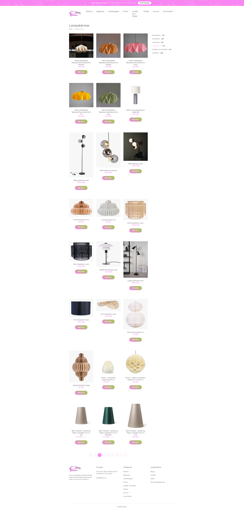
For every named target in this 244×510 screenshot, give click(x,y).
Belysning (100, 11)
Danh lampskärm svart (81, 264)
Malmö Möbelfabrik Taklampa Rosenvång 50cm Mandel (108, 63)
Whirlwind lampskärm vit (135, 332)
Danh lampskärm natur (135, 223)
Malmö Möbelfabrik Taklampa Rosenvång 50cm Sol (81, 112)
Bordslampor (158, 35)
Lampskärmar (158, 46)
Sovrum (156, 11)
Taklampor (157, 53)
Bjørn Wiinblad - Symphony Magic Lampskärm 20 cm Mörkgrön (108, 433)
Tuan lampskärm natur (108, 314)
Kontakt (153, 475)
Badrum (89, 11)
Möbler (146, 11)
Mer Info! (81, 72)
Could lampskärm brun (81, 220)
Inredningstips (113, 11)
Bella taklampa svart (135, 164)
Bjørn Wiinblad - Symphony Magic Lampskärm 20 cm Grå (81, 433)
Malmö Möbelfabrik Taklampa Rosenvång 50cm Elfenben (81, 63)
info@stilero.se (101, 478)
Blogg (153, 471)
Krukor (125, 11)
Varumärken (168, 11)
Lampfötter (157, 42)
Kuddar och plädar (135, 13)
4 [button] (112, 455)
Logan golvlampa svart (135, 281)
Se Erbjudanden (144, 3)
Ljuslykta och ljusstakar (161, 49)
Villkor (153, 478)
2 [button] (103, 455)
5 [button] (116, 455)
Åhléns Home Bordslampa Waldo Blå (135, 111)
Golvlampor (158, 39)
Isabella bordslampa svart (108, 270)
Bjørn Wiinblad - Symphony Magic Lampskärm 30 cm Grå (135, 433)
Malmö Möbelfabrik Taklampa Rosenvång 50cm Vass (108, 112)
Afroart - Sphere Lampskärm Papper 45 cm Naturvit (135, 379)
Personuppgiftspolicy (158, 482)
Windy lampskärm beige (81, 385)
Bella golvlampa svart (81, 180)
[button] (121, 455)
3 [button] (108, 455)
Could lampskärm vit (108, 220)
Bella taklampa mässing (108, 170)
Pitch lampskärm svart (81, 320)
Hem (70, 29)
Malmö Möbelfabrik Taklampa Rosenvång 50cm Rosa (135, 63)
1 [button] (99, 455)
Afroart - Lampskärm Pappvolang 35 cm (108, 379)
